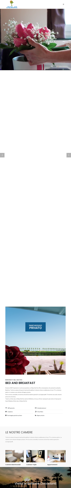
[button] (2, 155)
